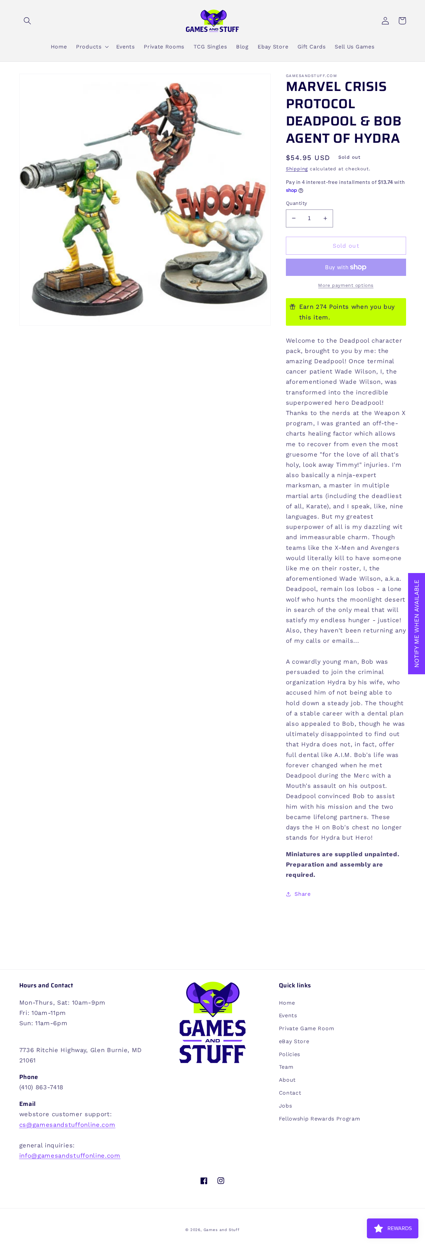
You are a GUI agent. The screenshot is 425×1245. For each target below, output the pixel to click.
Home (287, 1003)
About (287, 1080)
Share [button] (302, 894)
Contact (290, 1093)
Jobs (285, 1106)
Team (286, 1067)
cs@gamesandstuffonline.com (67, 1124)
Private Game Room (306, 1028)
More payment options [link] (346, 285)
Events (288, 1015)
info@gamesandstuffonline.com (70, 1155)
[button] (27, 20)
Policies (289, 1054)
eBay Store (294, 1041)
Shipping (297, 168)
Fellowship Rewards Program (319, 1119)
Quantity (296, 203)
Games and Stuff (222, 1229)
